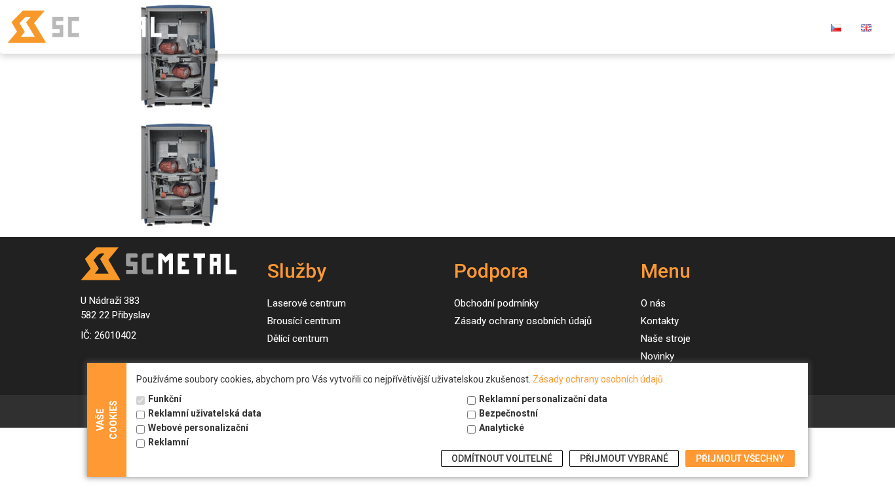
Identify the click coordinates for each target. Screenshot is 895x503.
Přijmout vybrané (624, 458)
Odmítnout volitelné (501, 458)
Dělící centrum (297, 339)
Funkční (164, 399)
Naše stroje (485, 26)
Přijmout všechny (740, 458)
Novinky (557, 26)
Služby (408, 26)
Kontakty (671, 26)
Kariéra (791, 26)
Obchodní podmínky (496, 303)
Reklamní (168, 442)
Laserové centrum (306, 303)
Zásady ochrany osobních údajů (523, 321)
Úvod (358, 26)
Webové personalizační (198, 427)
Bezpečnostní (508, 413)
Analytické (501, 427)
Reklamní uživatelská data (204, 413)
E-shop (734, 26)
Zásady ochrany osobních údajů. (599, 379)
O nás (613, 26)
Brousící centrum (304, 321)
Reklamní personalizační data (543, 399)
